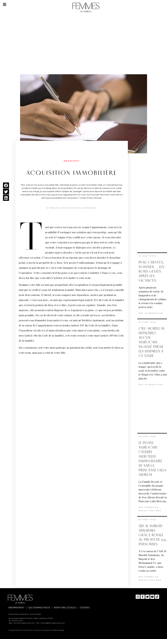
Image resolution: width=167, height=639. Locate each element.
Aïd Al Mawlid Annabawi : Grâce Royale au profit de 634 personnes (152, 535)
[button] (6, 185)
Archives (71, 161)
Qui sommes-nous (39, 607)
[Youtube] (152, 597)
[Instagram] (138, 597)
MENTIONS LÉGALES (65, 607)
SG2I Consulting (58, 630)
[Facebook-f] (143, 597)
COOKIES (85, 607)
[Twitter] (147, 597)
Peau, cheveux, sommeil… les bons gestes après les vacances (151, 271)
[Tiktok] (157, 597)
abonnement (16, 607)
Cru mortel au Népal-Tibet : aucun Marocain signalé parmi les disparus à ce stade (152, 342)
